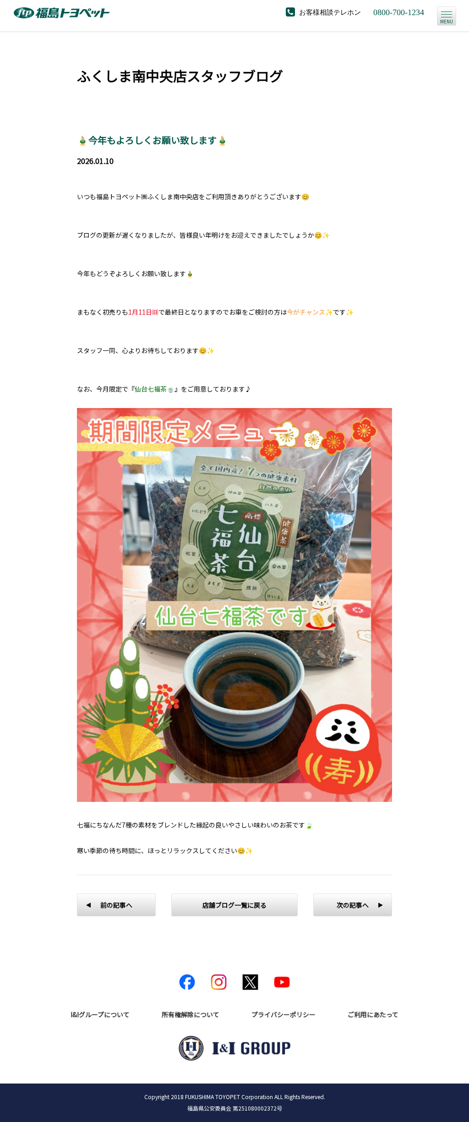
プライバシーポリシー (283, 1014)
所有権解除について (190, 1014)
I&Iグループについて (100, 1014)
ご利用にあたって (373, 1014)
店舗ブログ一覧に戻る (234, 905)
